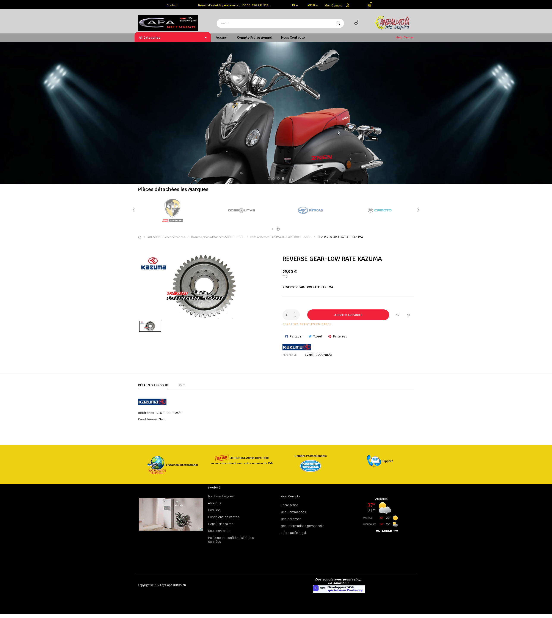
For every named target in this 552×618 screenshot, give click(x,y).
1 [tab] (273, 229)
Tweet (317, 336)
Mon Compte (333, 5)
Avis (182, 385)
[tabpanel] (172, 210)
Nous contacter (219, 531)
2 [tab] (278, 229)
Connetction (289, 505)
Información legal (293, 533)
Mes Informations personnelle (302, 526)
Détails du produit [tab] (153, 385)
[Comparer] (408, 314)
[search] (338, 23)
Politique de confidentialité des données (231, 540)
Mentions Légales (221, 496)
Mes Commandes (293, 512)
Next (418, 210)
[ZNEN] (379, 210)
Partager (296, 336)
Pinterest (340, 336)
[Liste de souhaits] (397, 314)
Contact (172, 5)
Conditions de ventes (223, 517)
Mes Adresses (291, 519)
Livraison (214, 510)
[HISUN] (310, 210)
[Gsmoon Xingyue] (172, 210)
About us (214, 503)
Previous (133, 210)
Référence (289, 354)
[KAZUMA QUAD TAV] (241, 210)
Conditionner (148, 419)
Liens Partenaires (220, 524)
